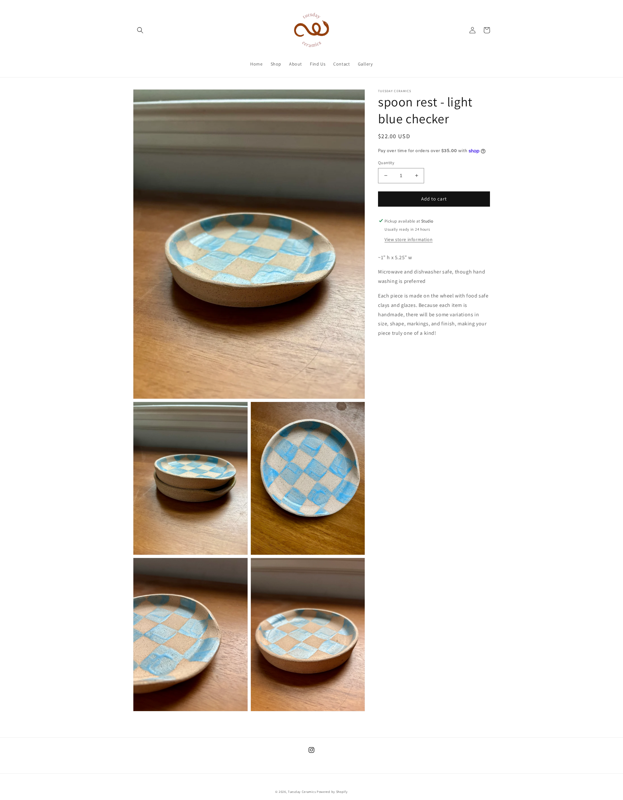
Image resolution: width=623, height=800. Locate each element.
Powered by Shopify (332, 792)
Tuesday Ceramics (302, 792)
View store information (409, 239)
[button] (140, 30)
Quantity (386, 162)
